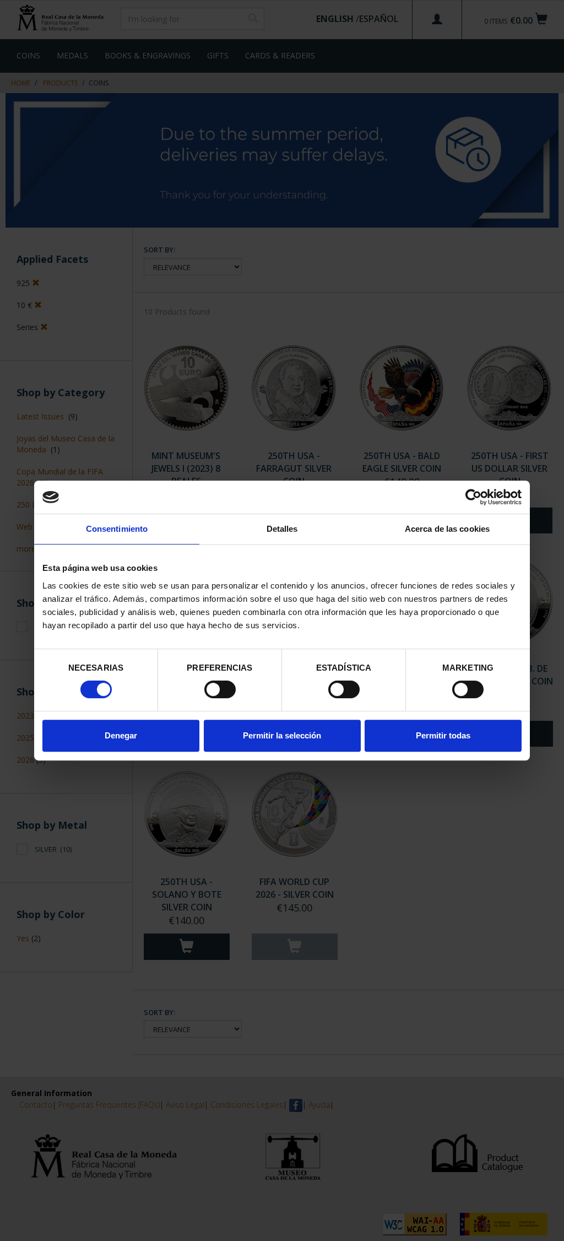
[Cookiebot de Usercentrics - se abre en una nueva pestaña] (473, 497)
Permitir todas (443, 735)
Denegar (121, 735)
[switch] (220, 689)
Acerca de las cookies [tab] (447, 528)
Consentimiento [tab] (117, 528)
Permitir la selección (282, 735)
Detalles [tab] (282, 528)
